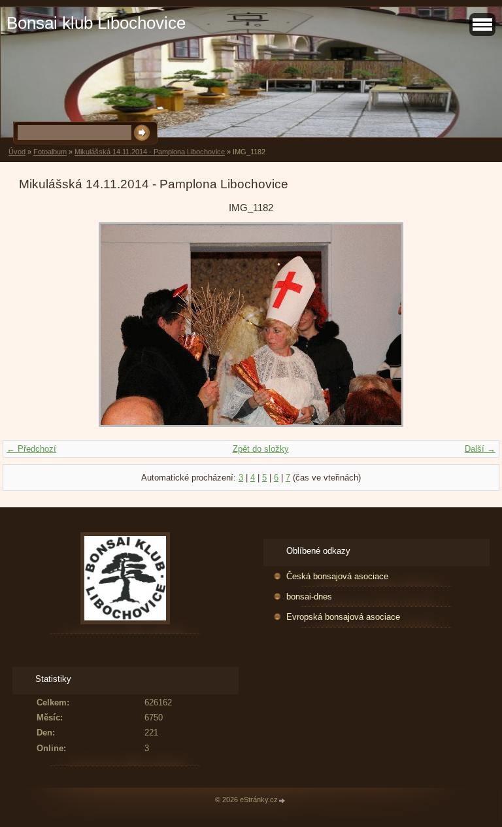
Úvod (16, 152)
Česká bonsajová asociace (337, 576)
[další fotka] (462, 324)
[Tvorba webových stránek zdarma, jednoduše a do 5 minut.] (282, 800)
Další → (480, 449)
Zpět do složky (261, 449)
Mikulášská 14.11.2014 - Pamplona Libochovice (150, 152)
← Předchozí (31, 449)
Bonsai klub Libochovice (96, 23)
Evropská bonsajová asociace (343, 617)
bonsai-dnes (309, 596)
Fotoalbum (50, 152)
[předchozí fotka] (40, 324)
